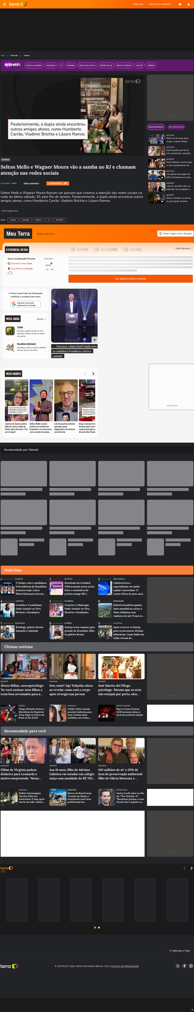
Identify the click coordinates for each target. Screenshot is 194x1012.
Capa (3, 55)
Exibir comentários (31, 183)
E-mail (180, 4)
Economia (117, 623)
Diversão (14, 55)
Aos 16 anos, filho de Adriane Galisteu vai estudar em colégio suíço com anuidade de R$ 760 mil (71, 774)
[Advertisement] (170, 713)
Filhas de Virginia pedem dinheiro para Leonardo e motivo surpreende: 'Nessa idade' (20, 774)
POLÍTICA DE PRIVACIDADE (125, 966)
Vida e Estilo (119, 579)
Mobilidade (118, 601)
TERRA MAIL (138, 4)
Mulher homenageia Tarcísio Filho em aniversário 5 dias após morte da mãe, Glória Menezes (32, 798)
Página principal (18, 4)
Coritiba (20, 601)
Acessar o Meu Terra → (47, 233)
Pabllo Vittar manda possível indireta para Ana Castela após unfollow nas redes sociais (80, 713)
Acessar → (41, 318)
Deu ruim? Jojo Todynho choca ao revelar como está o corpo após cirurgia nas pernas (71, 690)
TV (49, 220)
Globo (13, 220)
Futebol (68, 623)
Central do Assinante (160, 4)
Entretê (5, 160)
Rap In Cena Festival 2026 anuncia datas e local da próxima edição (129, 712)
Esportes (72, 790)
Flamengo (69, 601)
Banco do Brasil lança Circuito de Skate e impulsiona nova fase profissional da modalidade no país (80, 798)
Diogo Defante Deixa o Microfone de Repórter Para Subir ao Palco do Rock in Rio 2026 (31, 713)
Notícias (170, 135)
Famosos (53, 681)
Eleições (170, 183)
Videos (27, 55)
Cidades (25, 220)
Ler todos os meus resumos (130, 278)
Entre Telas (121, 790)
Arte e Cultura (123, 706)
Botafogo (20, 623)
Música (38, 220)
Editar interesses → (184, 248)
